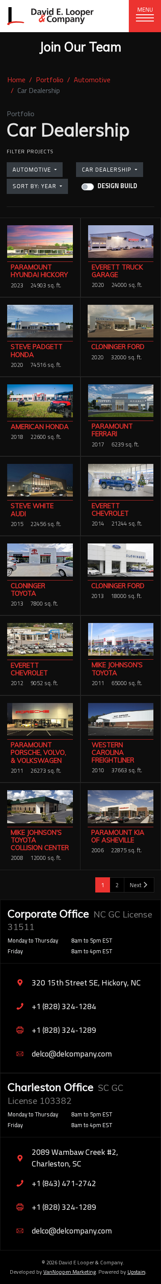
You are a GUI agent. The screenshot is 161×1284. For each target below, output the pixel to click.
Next (136, 884)
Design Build (117, 186)
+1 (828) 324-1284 (64, 1006)
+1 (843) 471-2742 (64, 1183)
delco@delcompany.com (72, 1054)
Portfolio (50, 79)
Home (16, 79)
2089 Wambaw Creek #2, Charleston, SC (75, 1158)
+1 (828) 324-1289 (64, 1030)
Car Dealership (107, 169)
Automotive (92, 79)
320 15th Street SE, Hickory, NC (86, 983)
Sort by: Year (35, 185)
